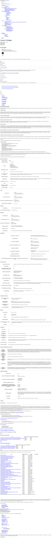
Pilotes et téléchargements (9, 29)
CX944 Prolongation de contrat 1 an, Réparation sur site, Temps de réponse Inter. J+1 (10, 483)
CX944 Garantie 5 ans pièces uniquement (5, 489)
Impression (7, 18)
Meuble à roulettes (2, 480)
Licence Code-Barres (3, 478)
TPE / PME (6, 6)
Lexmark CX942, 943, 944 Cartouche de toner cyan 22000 (7, 445)
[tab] (27, 95)
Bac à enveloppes (2, 485)
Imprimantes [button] (3, 5)
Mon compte (6, 34)
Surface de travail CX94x (3, 467)
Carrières (3, 516)
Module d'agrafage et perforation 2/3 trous (5, 464)
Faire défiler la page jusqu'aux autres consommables (6, 428)
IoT (6, 16)
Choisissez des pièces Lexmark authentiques (10, 9)
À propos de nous (4, 515)
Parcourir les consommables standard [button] (5, 443)
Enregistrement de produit (9, 27)
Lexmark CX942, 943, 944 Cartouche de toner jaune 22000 (7, 447)
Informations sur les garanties (8, 23)
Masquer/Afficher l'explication (20, 412)
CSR (2, 523)
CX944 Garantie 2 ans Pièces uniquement (5, 484)
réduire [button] (1, 433)
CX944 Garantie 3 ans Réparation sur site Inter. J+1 (6, 466)
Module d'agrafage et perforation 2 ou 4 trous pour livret (7, 474)
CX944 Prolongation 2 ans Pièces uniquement (5, 473)
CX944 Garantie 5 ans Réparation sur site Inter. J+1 (6, 457)
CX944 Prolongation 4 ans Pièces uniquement (5, 462)
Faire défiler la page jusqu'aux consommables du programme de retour (8, 418)
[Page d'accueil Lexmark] (7, 0)
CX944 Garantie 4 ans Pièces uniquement (5, 488)
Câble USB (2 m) (2, 461)
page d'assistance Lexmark (18, 513)
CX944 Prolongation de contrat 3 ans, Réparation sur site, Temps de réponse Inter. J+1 (10, 469)
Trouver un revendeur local (3, 81)
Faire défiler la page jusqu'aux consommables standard (6, 423)
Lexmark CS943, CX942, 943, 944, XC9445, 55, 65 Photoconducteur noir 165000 (10, 437)
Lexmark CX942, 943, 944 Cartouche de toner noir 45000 (7, 448)
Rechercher (3, 3)
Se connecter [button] (3, 33)
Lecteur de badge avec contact (4, 492)
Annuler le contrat (4, 532)
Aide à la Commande (4, 504)
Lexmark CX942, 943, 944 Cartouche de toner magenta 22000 (8, 446)
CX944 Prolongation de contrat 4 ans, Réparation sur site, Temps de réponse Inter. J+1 (10, 472)
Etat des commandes (4, 505)
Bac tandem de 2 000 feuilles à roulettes (5, 482)
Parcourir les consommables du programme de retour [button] (7, 430)
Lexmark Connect (4, 519)
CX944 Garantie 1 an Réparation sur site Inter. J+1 (6, 477)
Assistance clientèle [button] (4, 25)
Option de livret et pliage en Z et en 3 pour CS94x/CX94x (7, 456)
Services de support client (8, 24)
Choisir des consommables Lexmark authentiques (11, 8)
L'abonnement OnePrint (8, 21)
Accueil (3, 37)
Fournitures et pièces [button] (4, 7)
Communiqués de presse (5, 521)
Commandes (6, 35)
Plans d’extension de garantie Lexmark (9, 10)
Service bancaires (8, 12)
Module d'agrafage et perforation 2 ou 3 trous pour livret (7, 471)
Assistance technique (4, 524)
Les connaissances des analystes (6, 517)
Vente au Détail (8, 15)
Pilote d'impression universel (9, 30)
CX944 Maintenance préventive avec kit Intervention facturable (8, 479)
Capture (7, 19)
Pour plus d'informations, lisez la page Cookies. (12, 535)
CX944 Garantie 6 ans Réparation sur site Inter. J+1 (6, 458)
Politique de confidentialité (5, 531)
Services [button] (3, 20)
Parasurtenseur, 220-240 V (3, 493)
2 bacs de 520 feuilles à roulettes (4, 459)
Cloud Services (8, 17)
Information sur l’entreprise (5, 530)
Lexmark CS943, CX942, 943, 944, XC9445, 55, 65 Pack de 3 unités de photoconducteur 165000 (12, 438)
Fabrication (7, 14)
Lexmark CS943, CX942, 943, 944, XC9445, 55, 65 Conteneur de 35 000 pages (10, 439)
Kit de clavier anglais (2, 468)
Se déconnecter (7, 36)
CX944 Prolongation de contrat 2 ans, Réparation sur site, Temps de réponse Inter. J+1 (10, 487)
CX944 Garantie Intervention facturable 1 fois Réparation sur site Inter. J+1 (9, 463)
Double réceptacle (2, 490)
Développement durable (5, 520)
